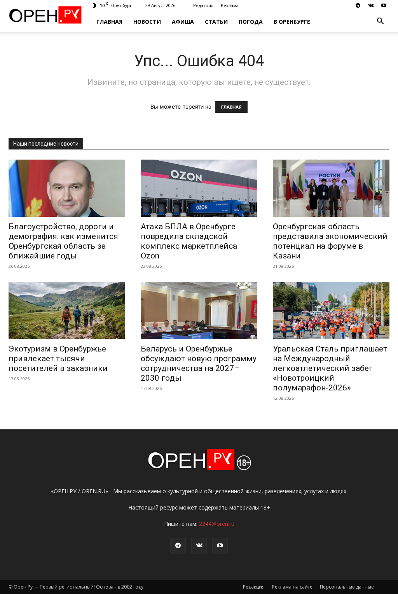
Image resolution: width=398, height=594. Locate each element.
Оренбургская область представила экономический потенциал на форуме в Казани (330, 241)
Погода (251, 21)
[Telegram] (358, 5)
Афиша (183, 21)
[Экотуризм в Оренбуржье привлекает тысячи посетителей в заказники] (67, 310)
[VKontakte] (371, 5)
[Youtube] (383, 5)
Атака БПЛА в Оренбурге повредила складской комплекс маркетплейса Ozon (189, 241)
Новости (147, 21)
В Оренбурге (292, 21)
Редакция (203, 5)
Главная (109, 21)
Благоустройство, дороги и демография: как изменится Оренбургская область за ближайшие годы (63, 241)
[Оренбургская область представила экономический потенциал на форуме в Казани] (331, 188)
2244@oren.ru (216, 523)
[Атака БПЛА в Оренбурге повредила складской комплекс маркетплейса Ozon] (199, 188)
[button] (380, 22)
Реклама (230, 5)
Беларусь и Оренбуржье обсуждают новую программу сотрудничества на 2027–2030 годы (199, 363)
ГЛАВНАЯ (231, 107)
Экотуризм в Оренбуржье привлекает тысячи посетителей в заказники (58, 358)
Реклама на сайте (292, 586)
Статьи (216, 21)
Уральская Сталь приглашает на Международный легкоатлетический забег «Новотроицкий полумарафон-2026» (330, 368)
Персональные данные (347, 586)
